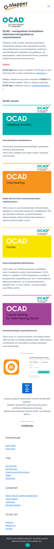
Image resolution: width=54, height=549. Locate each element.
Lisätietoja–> (41, 73)
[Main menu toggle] (48, 6)
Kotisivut (9, 522)
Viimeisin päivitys (13, 505)
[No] (50, 542)
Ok (27, 545)
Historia (9, 528)
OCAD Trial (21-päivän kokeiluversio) (22, 496)
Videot (8, 475)
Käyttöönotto (11, 469)
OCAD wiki (10, 478)
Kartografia (10, 445)
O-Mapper (36, 6)
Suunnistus (10, 449)
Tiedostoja (10, 502)
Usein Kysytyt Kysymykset (17, 472)
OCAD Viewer (12, 499)
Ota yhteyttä (11, 466)
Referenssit (10, 525)
